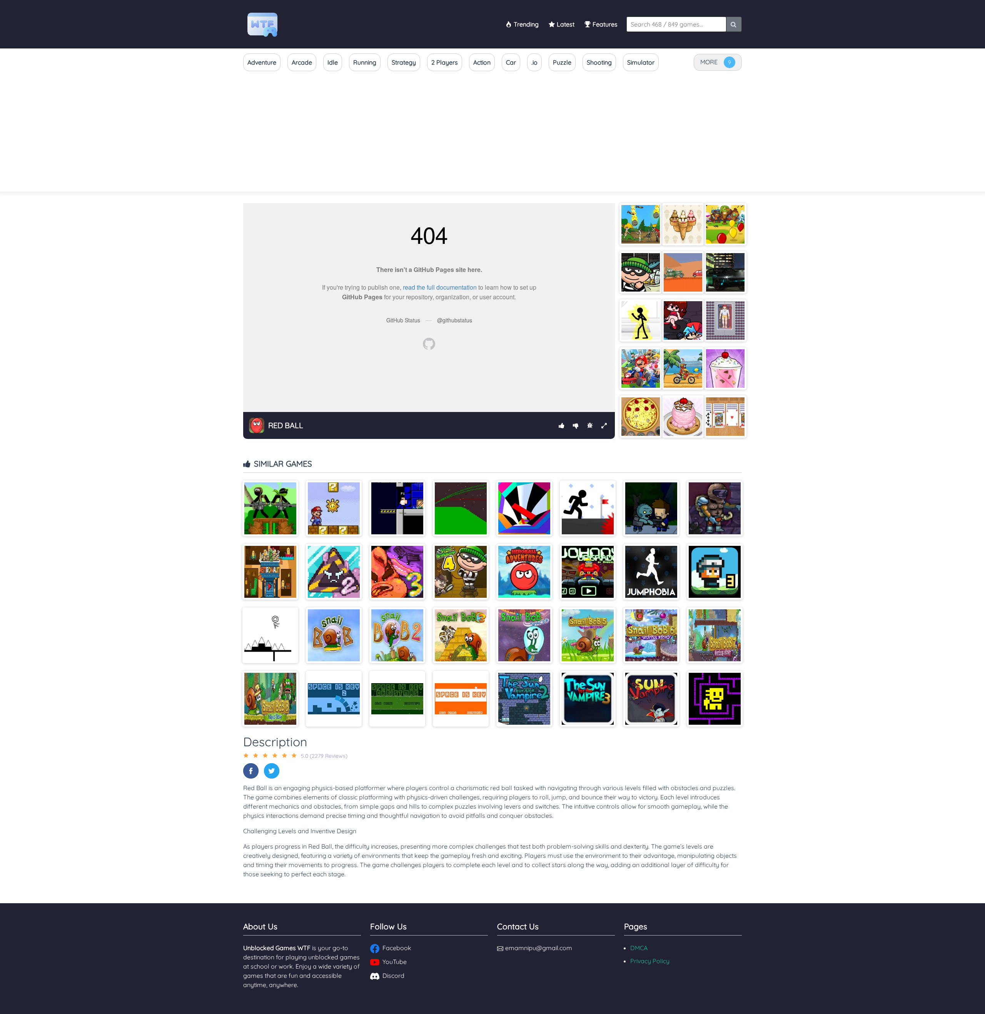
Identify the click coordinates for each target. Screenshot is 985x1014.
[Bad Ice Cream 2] (334, 572)
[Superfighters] (397, 508)
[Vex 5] (588, 508)
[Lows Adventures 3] (715, 572)
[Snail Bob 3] (461, 635)
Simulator (640, 62)
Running (364, 62)
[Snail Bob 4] (524, 635)
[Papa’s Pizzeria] (640, 416)
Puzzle (562, 62)
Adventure (261, 62)
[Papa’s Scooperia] (683, 416)
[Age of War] (640, 224)
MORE (709, 62)
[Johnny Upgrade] (588, 572)
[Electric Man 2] (640, 320)
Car (511, 62)
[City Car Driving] (725, 272)
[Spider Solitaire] (725, 416)
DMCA (639, 948)
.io (534, 62)
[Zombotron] (715, 508)
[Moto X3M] (683, 368)
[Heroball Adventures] (524, 572)
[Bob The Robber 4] (461, 572)
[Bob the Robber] (640, 272)
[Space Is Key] (461, 699)
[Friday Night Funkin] (683, 320)
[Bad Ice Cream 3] (397, 572)
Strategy (404, 62)
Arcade (302, 62)
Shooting (599, 62)
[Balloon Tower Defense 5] (725, 224)
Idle (332, 62)
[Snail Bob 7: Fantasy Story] (715, 635)
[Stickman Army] (270, 508)
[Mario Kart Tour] (640, 368)
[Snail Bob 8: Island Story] (270, 699)
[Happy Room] (725, 320)
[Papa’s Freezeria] (725, 368)
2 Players (444, 62)
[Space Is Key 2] (334, 699)
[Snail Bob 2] (397, 635)
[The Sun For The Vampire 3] (588, 699)
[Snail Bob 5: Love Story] (588, 635)
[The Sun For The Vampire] (651, 699)
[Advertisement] (492, 132)
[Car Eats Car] (683, 272)
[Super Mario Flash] (334, 508)
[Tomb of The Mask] (715, 699)
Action (482, 62)
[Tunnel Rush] (524, 508)
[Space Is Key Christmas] (397, 699)
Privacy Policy (649, 961)
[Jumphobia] (651, 572)
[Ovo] (270, 635)
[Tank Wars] (461, 508)
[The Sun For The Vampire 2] (524, 699)
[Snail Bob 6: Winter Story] (651, 635)
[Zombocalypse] (651, 508)
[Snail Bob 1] (334, 635)
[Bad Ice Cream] (683, 224)
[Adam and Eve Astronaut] (270, 572)
